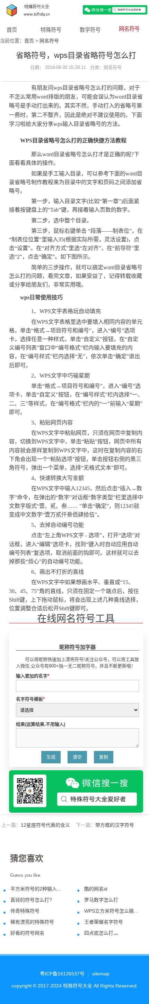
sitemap (100, 973)
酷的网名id (95, 889)
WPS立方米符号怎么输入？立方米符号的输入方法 (112, 911)
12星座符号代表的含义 (45, 825)
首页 (12, 30)
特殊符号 (51, 30)
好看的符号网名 (27, 933)
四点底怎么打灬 (101, 933)
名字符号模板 (30, 699)
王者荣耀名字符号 (103, 922)
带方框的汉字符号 (114, 825)
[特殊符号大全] (74, 9)
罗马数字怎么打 (101, 900)
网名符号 (129, 29)
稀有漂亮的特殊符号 (32, 922)
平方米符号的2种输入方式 (38, 889)
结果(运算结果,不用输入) (40, 724)
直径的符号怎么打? (31, 900)
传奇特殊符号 (25, 911)
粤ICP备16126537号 (62, 973)
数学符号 (90, 30)
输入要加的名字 (32, 676)
